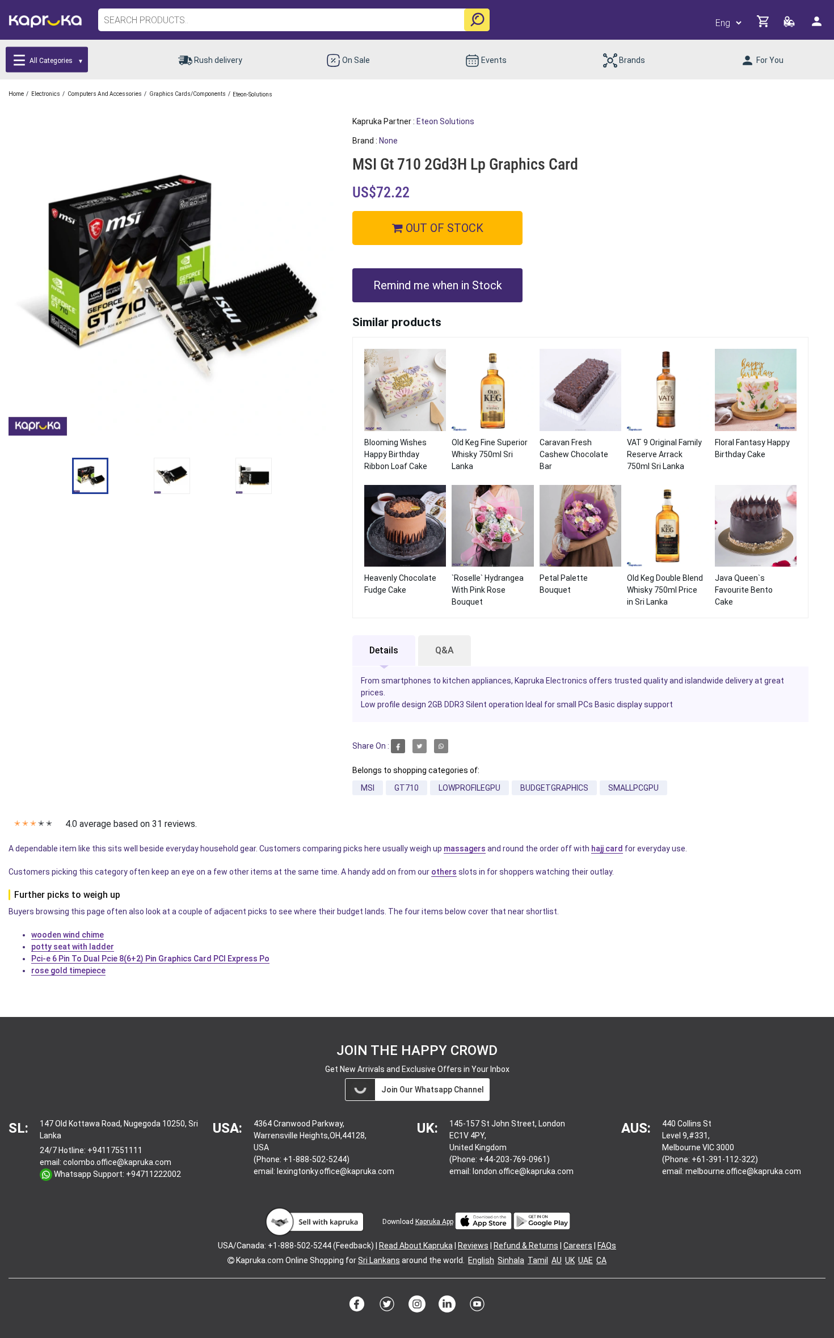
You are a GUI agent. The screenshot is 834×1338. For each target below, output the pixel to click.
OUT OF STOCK (443, 228)
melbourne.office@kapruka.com (743, 1171)
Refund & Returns (526, 1245)
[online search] (477, 20)
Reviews (473, 1245)
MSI (367, 787)
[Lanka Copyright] (231, 1260)
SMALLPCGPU (633, 787)
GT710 (406, 787)
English (481, 1260)
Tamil (538, 1260)
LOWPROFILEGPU (469, 787)
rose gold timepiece (68, 970)
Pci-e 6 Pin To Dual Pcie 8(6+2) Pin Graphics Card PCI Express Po (150, 958)
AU (556, 1260)
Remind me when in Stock (437, 285)
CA (601, 1260)
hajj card (607, 848)
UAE (585, 1260)
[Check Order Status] (790, 24)
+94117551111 (114, 1150)
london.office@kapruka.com (523, 1171)
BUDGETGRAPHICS (554, 787)
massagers (465, 848)
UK (570, 1260)
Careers (577, 1245)
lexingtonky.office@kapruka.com (335, 1171)
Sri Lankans (379, 1260)
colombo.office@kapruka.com (117, 1162)
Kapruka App (434, 1222)
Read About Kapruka (416, 1245)
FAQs (606, 1245)
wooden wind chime (67, 934)
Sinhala (511, 1260)
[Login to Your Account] (817, 26)
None (388, 140)
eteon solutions (445, 121)
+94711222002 (153, 1174)
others (444, 871)
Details (383, 650)
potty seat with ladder (72, 946)
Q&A (444, 650)
